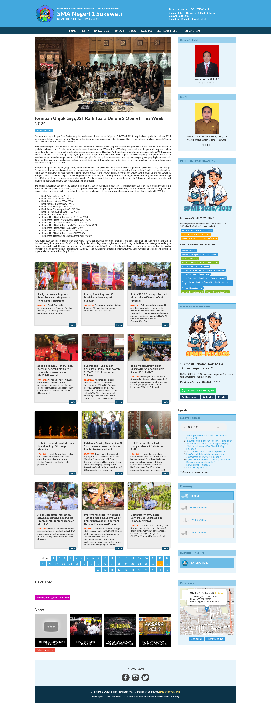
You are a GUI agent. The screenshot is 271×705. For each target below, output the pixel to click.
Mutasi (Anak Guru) (190, 258)
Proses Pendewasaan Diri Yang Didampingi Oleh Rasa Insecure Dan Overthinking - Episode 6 (207, 446)
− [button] (184, 597)
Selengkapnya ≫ (45, 650)
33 (132, 564)
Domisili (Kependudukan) (192, 292)
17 (153, 558)
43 (125, 569)
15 (139, 558)
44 (132, 569)
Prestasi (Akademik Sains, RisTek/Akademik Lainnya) (203, 270)
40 (105, 569)
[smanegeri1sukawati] (126, 680)
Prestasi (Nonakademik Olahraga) (195, 274)
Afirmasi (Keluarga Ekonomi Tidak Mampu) (199, 255)
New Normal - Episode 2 (198, 464)
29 (105, 564)
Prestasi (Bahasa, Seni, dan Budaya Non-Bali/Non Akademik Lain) (206, 283)
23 (63, 564)
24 (70, 564)
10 (105, 558)
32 (125, 564)
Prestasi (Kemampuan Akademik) (195, 266)
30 (112, 564)
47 (153, 569)
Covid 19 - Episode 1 (196, 467)
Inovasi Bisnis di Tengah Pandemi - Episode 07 (209, 441)
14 (132, 558)
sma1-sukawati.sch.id (169, 691)
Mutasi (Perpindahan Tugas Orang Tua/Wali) (200, 262)
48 (160, 569)
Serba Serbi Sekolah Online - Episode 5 (205, 451)
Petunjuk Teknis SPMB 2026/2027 (196, 234)
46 (146, 569)
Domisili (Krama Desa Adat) (217, 292)
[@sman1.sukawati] (135, 680)
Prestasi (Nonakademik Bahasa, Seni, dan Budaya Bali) (204, 278)
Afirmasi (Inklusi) (189, 251)
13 (125, 558)
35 (146, 564)
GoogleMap (197, 639)
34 (139, 564)
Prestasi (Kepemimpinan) (192, 288)
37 (160, 564)
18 (160, 558)
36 (153, 564)
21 (49, 564)
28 (98, 564)
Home (72, 31)
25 (77, 564)
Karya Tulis (101, 31)
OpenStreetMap (217, 634)
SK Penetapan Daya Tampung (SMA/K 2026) (199, 238)
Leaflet (205, 634)
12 (118, 558)
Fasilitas (146, 31)
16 (146, 558)
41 (112, 569)
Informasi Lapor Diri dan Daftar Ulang (197, 230)
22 (56, 564)
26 (84, 564)
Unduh (119, 31)
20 (43, 564)
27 (91, 564)
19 (167, 558)
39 (98, 569)
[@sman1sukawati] (145, 680)
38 (167, 564)
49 (167, 569)
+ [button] (184, 592)
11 (112, 558)
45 (139, 569)
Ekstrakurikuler (167, 31)
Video (132, 31)
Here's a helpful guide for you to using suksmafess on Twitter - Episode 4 (205, 455)
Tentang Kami (192, 31)
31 (118, 564)
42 (118, 569)
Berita (85, 31)
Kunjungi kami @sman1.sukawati (53, 597)
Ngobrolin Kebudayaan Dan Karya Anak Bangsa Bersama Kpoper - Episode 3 (209, 460)
